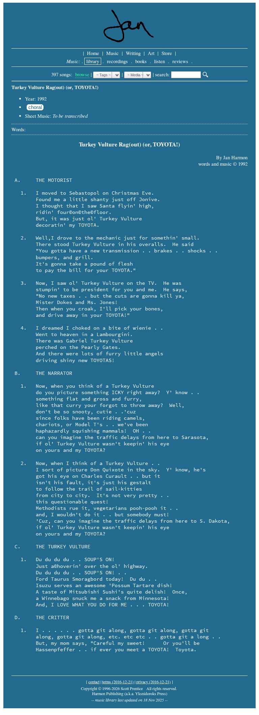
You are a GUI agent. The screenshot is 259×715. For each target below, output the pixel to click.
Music (112, 53)
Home (93, 53)
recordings (117, 61)
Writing (133, 53)
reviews (180, 61)
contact (93, 681)
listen (159, 61)
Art (151, 53)
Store (167, 53)
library (93, 61)
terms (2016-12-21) (118, 681)
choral (35, 107)
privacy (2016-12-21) (153, 681)
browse (82, 74)
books (141, 61)
